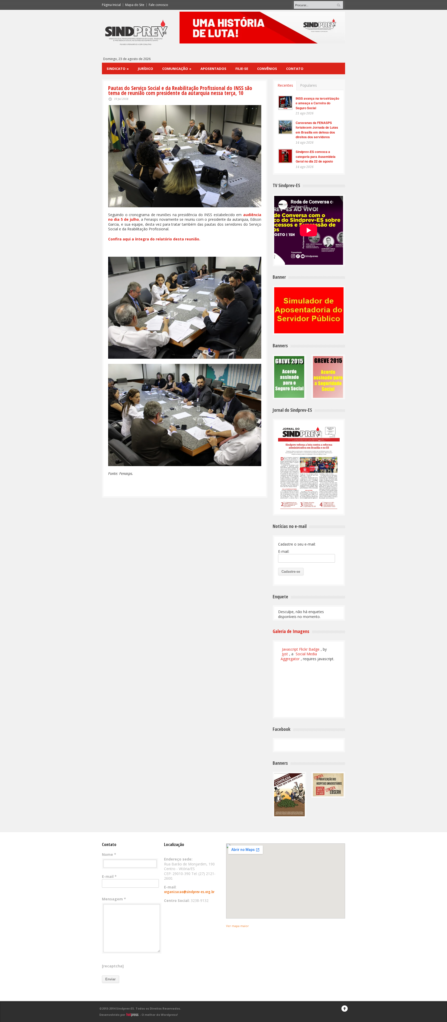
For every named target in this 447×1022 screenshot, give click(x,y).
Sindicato (118, 68)
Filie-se (241, 68)
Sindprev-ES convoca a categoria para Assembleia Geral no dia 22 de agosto (316, 156)
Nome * (109, 854)
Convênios (267, 68)
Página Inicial (111, 4)
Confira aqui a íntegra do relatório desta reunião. (154, 239)
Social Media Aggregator (299, 656)
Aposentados (213, 68)
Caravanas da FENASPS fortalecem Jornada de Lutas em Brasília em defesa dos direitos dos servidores (317, 129)
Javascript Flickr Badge (300, 649)
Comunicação (176, 68)
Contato (294, 68)
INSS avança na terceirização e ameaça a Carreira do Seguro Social (317, 103)
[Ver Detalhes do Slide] (262, 27)
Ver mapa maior (237, 926)
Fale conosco (158, 4)
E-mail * (109, 876)
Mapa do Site (134, 4)
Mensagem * (114, 899)
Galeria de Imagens (291, 631)
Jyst (285, 653)
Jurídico (145, 68)
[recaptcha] (113, 966)
